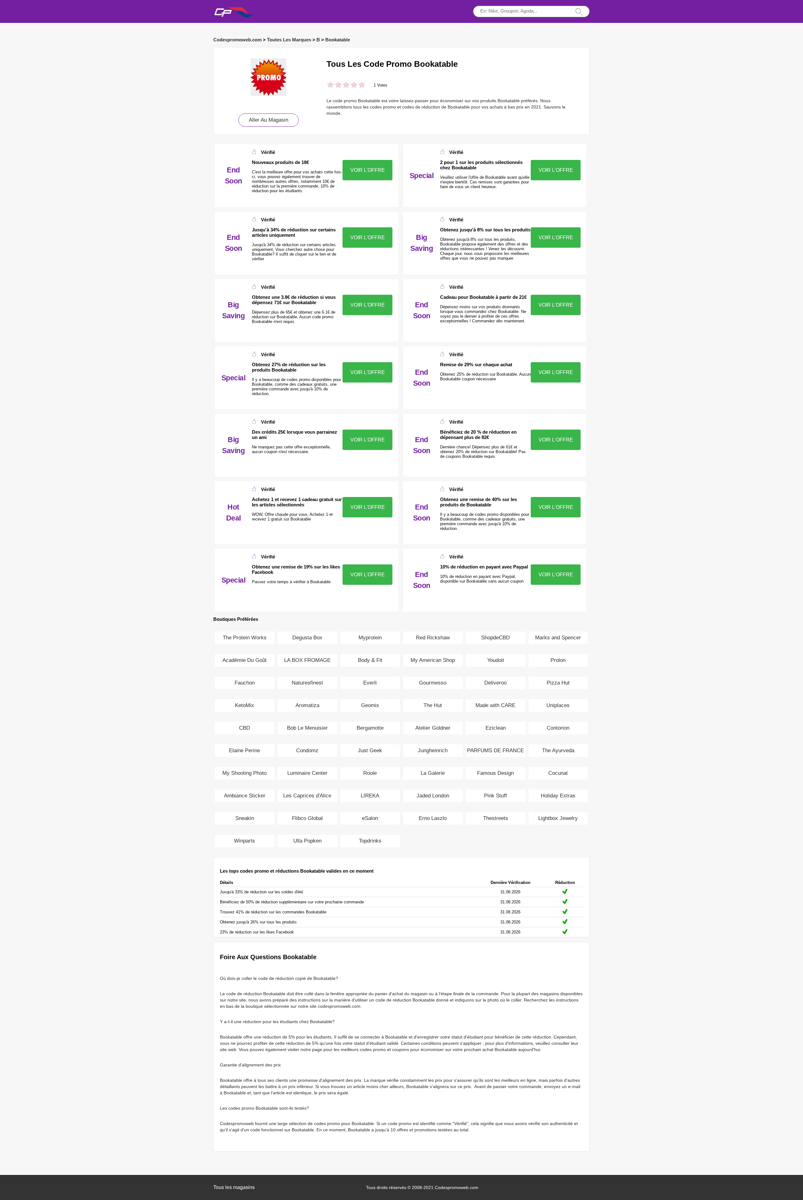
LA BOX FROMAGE (307, 660)
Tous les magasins (234, 1187)
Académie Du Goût (244, 660)
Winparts (244, 841)
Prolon (558, 660)
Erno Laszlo (433, 818)
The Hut (432, 705)
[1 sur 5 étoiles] (330, 85)
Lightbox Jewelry (558, 818)
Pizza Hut (558, 683)
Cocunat (558, 773)
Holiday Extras (558, 796)
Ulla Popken (307, 841)
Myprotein (370, 638)
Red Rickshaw (433, 638)
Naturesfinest (307, 683)
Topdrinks (370, 841)
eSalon (370, 818)
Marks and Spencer (558, 638)
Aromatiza (307, 705)
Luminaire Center (307, 773)
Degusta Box (307, 638)
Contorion (558, 728)
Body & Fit (370, 660)
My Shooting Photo (244, 773)
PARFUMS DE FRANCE (495, 750)
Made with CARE (495, 705)
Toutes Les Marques (289, 39)
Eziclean (496, 728)
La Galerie (433, 773)
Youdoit (495, 660)
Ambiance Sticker (244, 796)
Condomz (307, 750)
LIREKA (370, 796)
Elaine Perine (244, 750)
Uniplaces (558, 705)
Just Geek (370, 750)
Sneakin (244, 818)
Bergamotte (370, 728)
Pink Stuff (495, 796)
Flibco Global (307, 818)
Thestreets (495, 818)
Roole (370, 773)
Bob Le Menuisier (307, 728)
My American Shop (433, 660)
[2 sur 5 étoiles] (334, 85)
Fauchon (245, 683)
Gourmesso (432, 683)
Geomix (370, 705)
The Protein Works (245, 638)
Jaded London (433, 796)
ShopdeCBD (495, 638)
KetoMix (244, 705)
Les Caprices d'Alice (307, 796)
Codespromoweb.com (237, 39)
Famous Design (495, 773)
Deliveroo (495, 683)
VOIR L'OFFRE (367, 170)
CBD (244, 728)
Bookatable (337, 39)
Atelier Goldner (432, 728)
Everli (370, 683)
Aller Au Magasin (268, 120)
